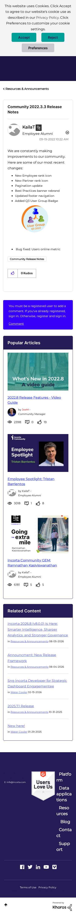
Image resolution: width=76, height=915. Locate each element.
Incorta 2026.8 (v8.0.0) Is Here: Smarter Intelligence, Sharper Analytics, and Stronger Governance (38, 629)
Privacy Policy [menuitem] (47, 887)
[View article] (38, 372)
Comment (16, 324)
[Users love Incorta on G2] (43, 786)
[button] (24, 37)
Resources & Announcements (27, 89)
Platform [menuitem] (63, 777)
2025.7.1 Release (21, 706)
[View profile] (12, 411)
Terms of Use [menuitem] (28, 887)
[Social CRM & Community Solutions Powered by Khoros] (62, 906)
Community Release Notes (27, 259)
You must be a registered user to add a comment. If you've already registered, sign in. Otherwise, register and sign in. (37, 311)
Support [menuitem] (63, 846)
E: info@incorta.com (15, 782)
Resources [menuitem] (62, 810)
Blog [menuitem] (65, 821)
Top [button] (6, 905)
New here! (16, 726)
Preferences (38, 48)
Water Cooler (19, 692)
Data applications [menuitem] (64, 793)
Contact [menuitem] (64, 832)
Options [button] (67, 133)
